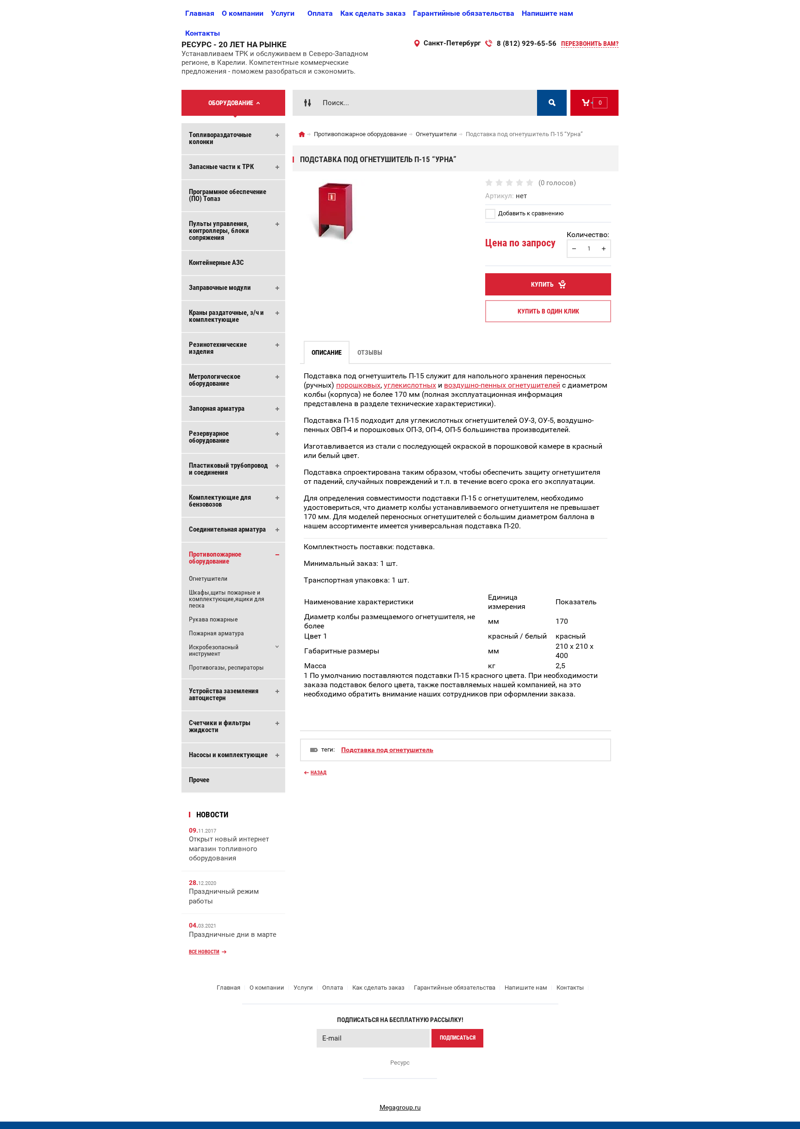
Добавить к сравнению (530, 213)
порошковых (358, 385)
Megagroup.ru (400, 1107)
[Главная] (302, 134)
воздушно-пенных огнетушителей (502, 385)
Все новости (204, 951)
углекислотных (410, 385)
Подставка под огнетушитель (387, 749)
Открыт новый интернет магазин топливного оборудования (229, 848)
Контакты (202, 33)
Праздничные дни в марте (232, 934)
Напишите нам (547, 13)
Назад (318, 773)
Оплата (320, 13)
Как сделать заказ (373, 13)
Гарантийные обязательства (463, 13)
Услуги (282, 13)
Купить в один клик (548, 311)
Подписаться (457, 1038)
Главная (199, 13)
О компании (242, 13)
